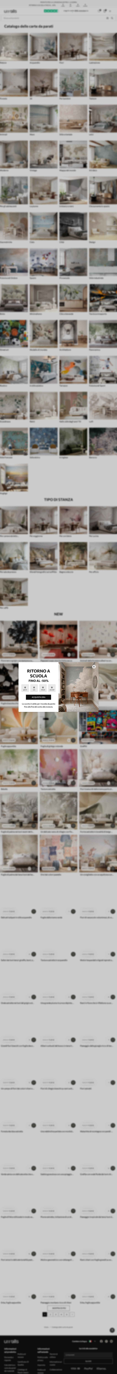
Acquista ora (38, 697)
